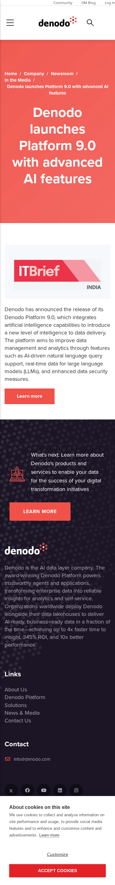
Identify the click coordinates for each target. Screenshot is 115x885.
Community (62, 3)
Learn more (29, 396)
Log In (110, 3)
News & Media (22, 713)
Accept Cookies (57, 870)
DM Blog (89, 3)
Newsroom (62, 73)
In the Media (18, 80)
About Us (16, 690)
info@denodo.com (32, 759)
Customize (57, 854)
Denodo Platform (25, 697)
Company (34, 73)
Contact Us (18, 721)
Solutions (16, 705)
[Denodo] (57, 23)
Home (11, 73)
